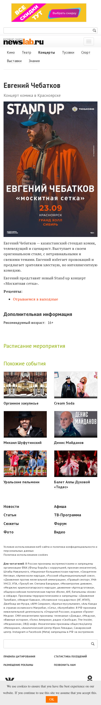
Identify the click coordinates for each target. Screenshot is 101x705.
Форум (60, 523)
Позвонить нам (65, 665)
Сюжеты (11, 523)
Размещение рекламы (18, 665)
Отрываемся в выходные (35, 299)
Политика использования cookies (26, 554)
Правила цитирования (19, 656)
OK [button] (51, 699)
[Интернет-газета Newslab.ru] (23, 41)
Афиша (60, 506)
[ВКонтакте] (45, 679)
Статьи (10, 515)
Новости (11, 506)
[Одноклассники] (91, 679)
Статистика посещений (70, 656)
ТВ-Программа (67, 515)
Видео (59, 532)
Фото (9, 532)
